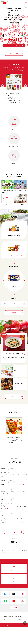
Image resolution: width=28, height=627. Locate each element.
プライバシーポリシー (7, 619)
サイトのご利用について (20, 616)
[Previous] (2, 85)
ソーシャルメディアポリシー (19, 619)
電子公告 (5, 616)
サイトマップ (11, 616)
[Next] (25, 85)
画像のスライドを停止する (25, 7)
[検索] (24, 303)
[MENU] (26, 2)
